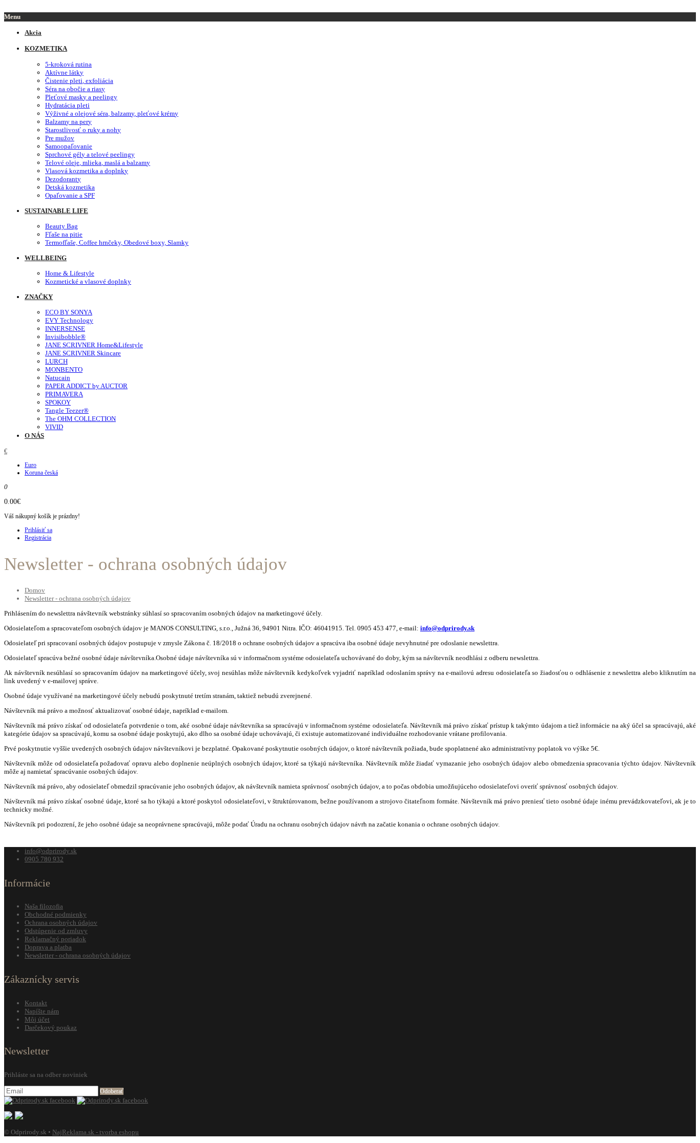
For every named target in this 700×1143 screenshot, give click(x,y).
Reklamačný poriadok (55, 939)
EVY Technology (69, 320)
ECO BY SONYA (68, 312)
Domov (35, 590)
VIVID (54, 427)
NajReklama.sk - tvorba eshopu (95, 1132)
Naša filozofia (44, 906)
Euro (30, 465)
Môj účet (37, 1019)
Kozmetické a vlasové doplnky (88, 281)
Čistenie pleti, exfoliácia (79, 80)
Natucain (57, 378)
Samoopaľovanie (68, 146)
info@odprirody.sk (447, 628)
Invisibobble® (65, 337)
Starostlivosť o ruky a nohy (83, 130)
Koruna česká (41, 472)
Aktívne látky (64, 72)
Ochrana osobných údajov (61, 922)
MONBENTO (64, 369)
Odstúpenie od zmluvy (56, 931)
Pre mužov (59, 138)
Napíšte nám (42, 1011)
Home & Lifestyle (69, 273)
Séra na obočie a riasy (75, 89)
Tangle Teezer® (67, 410)
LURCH (56, 361)
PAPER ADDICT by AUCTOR (86, 386)
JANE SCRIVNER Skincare (83, 353)
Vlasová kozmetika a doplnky (86, 171)
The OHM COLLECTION (80, 418)
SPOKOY (58, 402)
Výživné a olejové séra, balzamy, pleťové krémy (111, 113)
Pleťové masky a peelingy (81, 97)
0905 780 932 (44, 859)
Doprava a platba (48, 947)
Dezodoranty (63, 179)
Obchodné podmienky (56, 914)
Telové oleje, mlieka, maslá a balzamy (97, 162)
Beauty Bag (61, 226)
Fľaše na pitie (64, 234)
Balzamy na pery (68, 121)
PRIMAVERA (64, 394)
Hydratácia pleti (67, 105)
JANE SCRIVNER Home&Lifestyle (94, 345)
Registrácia (38, 537)
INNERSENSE (65, 328)
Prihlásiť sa (38, 530)
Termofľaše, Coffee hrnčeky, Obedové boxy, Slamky (117, 242)
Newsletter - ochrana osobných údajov (78, 598)
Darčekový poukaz (51, 1027)
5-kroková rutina (68, 64)
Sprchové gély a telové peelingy (90, 154)
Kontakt (36, 1003)
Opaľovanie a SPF (70, 195)
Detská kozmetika (70, 187)
